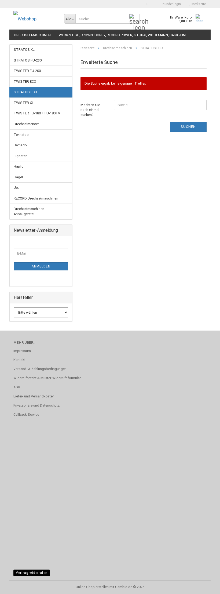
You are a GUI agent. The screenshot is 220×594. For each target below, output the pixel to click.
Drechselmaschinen (32, 35)
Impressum (22, 351)
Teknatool (22, 135)
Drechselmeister (26, 124)
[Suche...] (134, 19)
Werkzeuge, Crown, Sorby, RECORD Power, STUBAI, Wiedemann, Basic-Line (123, 35)
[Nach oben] (205, 586)
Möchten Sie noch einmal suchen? (90, 110)
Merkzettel (198, 4)
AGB (16, 387)
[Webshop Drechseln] (34, 19)
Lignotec (20, 156)
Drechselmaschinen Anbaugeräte (29, 211)
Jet (16, 188)
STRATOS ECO (25, 92)
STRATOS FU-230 (28, 60)
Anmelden (41, 266)
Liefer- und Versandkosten (33, 396)
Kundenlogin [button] (171, 4)
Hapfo (19, 166)
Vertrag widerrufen (31, 573)
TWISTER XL (24, 103)
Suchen (188, 127)
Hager (18, 177)
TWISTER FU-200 (27, 71)
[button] (147, 4)
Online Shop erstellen (92, 587)
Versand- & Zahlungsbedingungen (40, 369)
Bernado (20, 145)
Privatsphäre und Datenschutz (36, 405)
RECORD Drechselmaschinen (36, 198)
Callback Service (26, 414)
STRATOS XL (24, 50)
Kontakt (19, 360)
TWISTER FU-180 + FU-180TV (37, 113)
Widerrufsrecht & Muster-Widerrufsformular (47, 378)
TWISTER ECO (25, 81)
